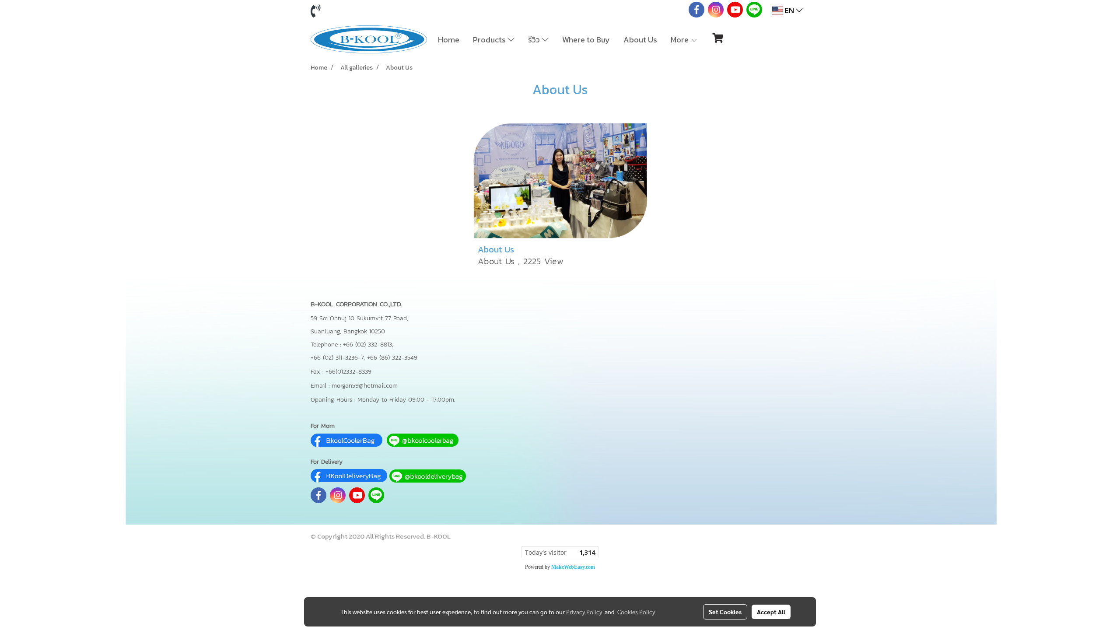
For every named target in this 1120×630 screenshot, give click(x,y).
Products (490, 40)
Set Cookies (725, 612)
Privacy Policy (584, 612)
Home (448, 40)
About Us (640, 40)
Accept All (771, 612)
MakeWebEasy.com (573, 567)
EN (789, 10)
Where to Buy (586, 40)
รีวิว (535, 40)
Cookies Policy (636, 612)
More (680, 40)
